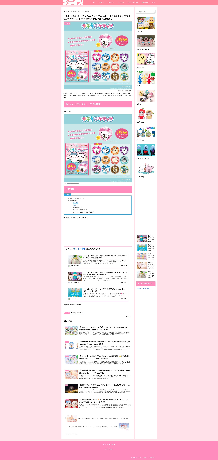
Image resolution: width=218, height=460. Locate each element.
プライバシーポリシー (109, 444)
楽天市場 (75, 203)
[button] (153, 12)
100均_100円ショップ (78, 312)
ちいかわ (68, 312)
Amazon (75, 205)
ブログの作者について (142, 288)
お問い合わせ (109, 449)
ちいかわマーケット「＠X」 (73, 183)
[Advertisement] (98, 232)
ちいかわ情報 (79, 249)
